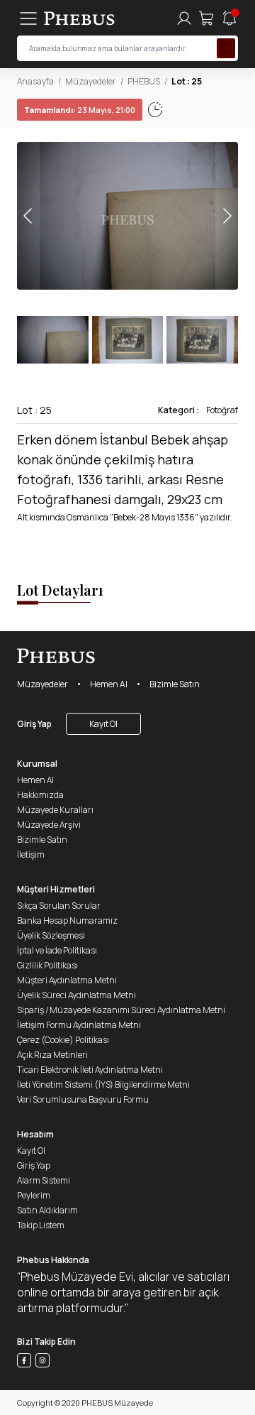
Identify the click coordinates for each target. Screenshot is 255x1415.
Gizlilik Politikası (47, 965)
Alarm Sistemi (43, 1180)
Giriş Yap (34, 724)
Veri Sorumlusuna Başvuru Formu (83, 1099)
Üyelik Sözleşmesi (51, 935)
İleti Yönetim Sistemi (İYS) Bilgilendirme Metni (103, 1084)
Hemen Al (109, 684)
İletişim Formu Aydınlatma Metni (79, 1025)
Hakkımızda (40, 795)
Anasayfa (35, 81)
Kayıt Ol (103, 724)
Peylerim (33, 1195)
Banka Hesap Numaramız (67, 920)
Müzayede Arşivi (49, 825)
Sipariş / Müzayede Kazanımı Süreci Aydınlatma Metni (121, 1010)
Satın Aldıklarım (47, 1210)
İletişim (31, 854)
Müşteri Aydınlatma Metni (67, 980)
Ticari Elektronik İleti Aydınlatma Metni (90, 1070)
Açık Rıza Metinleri (52, 1055)
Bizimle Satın (174, 684)
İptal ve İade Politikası (57, 950)
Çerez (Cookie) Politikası (63, 1040)
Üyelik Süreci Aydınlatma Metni (76, 995)
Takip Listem (40, 1225)
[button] (226, 216)
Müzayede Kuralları (55, 810)
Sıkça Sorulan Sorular (59, 906)
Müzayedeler (90, 81)
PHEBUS (144, 81)
